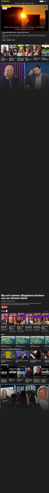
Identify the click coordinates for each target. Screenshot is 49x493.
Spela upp (5, 307)
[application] (24, 18)
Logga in (41, 1)
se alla (46, 43)
